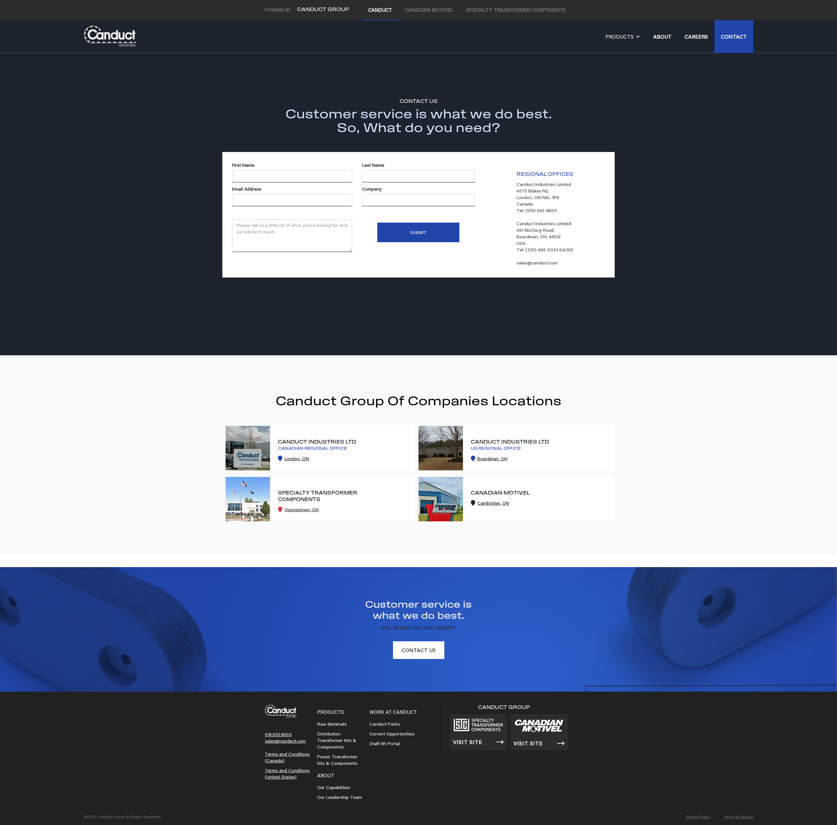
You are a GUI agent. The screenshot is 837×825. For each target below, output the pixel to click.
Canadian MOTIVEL (429, 10)
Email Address (246, 189)
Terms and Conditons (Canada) (287, 757)
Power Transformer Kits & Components (337, 760)
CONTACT (734, 36)
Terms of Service (738, 816)
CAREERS (696, 36)
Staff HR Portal (384, 744)
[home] (110, 36)
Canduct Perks (384, 724)
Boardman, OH (492, 459)
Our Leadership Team (339, 797)
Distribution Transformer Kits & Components (336, 740)
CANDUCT (380, 10)
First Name (243, 165)
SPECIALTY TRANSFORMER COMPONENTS (516, 10)
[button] (623, 36)
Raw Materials (332, 724)
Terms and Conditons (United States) (287, 773)
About (662, 36)
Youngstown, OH (301, 510)
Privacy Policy (698, 816)
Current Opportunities (392, 734)
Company (372, 189)
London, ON (296, 459)
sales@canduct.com (285, 741)
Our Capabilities (333, 787)
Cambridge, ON (493, 503)
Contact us (419, 650)
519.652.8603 (278, 734)
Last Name (373, 165)
